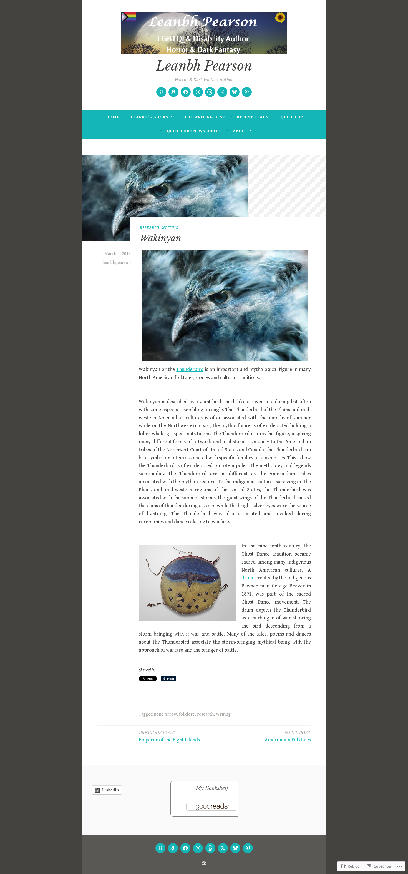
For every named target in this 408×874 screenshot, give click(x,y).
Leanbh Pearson (204, 66)
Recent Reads (253, 117)
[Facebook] (185, 92)
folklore (187, 714)
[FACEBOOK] (185, 848)
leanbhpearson (116, 262)
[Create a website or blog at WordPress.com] (204, 863)
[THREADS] (210, 848)
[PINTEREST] (248, 848)
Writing (170, 227)
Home (112, 117)
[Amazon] (173, 92)
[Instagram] (198, 92)
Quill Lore (293, 117)
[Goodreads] (161, 92)
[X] (222, 92)
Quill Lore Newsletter (194, 131)
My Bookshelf (212, 788)
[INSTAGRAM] (198, 848)
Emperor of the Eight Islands (169, 736)
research (149, 227)
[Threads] (210, 92)
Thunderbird (189, 369)
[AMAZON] (173, 848)
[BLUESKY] (235, 848)
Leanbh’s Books (149, 117)
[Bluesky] (234, 92)
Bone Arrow (165, 714)
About (240, 131)
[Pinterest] (247, 92)
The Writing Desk (205, 117)
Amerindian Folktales (288, 736)
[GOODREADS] (160, 848)
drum (247, 578)
